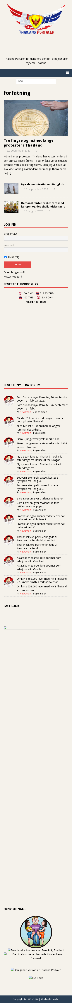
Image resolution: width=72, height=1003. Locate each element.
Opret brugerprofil (14, 272)
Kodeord (9, 245)
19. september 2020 (36, 189)
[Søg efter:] (36, 81)
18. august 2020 (33, 211)
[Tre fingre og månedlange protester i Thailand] (36, 118)
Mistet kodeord (13, 276)
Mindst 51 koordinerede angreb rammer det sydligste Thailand (41, 419)
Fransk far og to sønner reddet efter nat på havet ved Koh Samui (41, 517)
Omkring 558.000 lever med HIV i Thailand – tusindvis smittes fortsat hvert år (42, 580)
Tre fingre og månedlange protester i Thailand (29, 143)
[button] (67, 72)
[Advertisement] (38, 51)
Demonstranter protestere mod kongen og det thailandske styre (43, 204)
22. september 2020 (18, 150)
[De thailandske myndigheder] (11, 206)
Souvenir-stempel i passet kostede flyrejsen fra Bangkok (37, 479)
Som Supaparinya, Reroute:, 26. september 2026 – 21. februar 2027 (42, 398)
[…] (9, 173)
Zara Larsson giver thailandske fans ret (40, 498)
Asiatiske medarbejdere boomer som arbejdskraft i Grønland (39, 559)
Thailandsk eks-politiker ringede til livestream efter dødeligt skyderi (37, 538)
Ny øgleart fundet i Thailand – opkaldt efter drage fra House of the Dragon (39, 458)
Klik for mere (36, 301)
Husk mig (13, 257)
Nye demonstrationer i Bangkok (42, 184)
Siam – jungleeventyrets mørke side (38, 439)
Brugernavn (11, 233)
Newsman (25, 412)
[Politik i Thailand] (11, 188)
